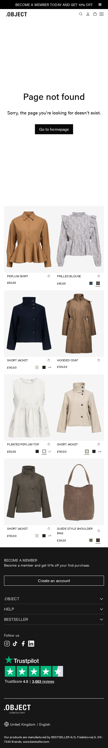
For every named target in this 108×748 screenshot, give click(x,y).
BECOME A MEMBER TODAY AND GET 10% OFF (54, 4)
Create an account (54, 580)
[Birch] (37, 367)
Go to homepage (54, 129)
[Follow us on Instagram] (7, 644)
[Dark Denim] (91, 283)
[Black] (44, 367)
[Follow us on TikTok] (15, 644)
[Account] (88, 14)
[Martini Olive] (91, 540)
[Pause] (100, 5)
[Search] (81, 14)
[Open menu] (101, 14)
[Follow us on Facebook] (23, 644)
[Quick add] (48, 276)
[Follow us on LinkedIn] (31, 644)
